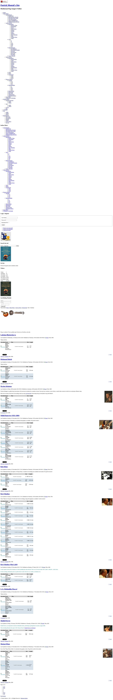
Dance (9, 73)
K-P (12, 88)
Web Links (8, 116)
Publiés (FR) (11, 16)
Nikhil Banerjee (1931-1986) (10, 415)
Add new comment (4, 356)
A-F (12, 81)
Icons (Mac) (8, 97)
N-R (12, 45)
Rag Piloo (13, 54)
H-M (12, 44)
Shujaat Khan (5, 644)
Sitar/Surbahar (14, 67)
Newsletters (8, 118)
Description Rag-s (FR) (13, 18)
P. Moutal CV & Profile (10, 98)
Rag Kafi (13, 51)
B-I (11, 87)
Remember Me (5, 222)
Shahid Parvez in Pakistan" (30, 627)
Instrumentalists (11, 85)
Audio (9, 101)
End (4, 693)
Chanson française (9, 100)
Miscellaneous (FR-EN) (13, 17)
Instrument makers (12, 95)
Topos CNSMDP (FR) (13, 20)
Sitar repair (10, 93)
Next (4, 692)
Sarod (12, 32)
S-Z (12, 46)
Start (4, 686)
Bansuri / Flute (14, 25)
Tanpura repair (11, 94)
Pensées (7, 119)
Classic (7, 107)
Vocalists (10, 80)
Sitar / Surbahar (14, 34)
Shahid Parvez (5, 621)
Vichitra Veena (14, 37)
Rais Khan (4, 467)
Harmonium (13, 26)
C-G (12, 43)
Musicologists (11, 91)
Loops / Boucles (11, 55)
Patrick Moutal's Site (10, 5)
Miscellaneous (6, 115)
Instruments (10, 92)
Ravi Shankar (5, 494)
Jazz (7, 104)
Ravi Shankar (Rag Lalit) (9, 564)
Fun (4, 111)
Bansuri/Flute (14, 59)
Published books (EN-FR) (13, 21)
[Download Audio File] (3, 347)
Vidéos (9, 102)
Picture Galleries (9, 79)
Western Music (6, 99)
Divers (7, 114)
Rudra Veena (13, 29)
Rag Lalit (13, 53)
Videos (9, 106)
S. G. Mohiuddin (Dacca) (9, 589)
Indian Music (6, 13)
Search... (2, 245)
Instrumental (10, 24)
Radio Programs (11, 47)
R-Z (12, 84)
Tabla (12, 36)
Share (110, 354)
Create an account (7, 230)
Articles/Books (9, 14)
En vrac (7, 122)
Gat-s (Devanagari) (12, 19)
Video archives (9, 57)
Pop (6, 108)
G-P (12, 82)
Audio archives (9, 23)
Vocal (9, 39)
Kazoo (12, 27)
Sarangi (12, 31)
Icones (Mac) (8, 121)
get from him (28, 393)
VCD (12, 77)
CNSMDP (5, 109)
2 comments (3, 412)
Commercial (10, 74)
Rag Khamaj (13, 52)
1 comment (3, 618)
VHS (12, 75)
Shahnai (12, 33)
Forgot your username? (8, 229)
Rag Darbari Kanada (15, 50)
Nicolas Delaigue (6, 386)
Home (4, 12)
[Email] (46, 337)
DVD (12, 78)
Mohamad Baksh (6, 359)
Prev (4, 688)
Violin (12, 38)
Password (4, 220)
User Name (4, 217)
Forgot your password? (8, 228)
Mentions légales (24, 698)
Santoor (12, 30)
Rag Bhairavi (13, 48)
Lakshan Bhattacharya (8, 335)
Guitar (12, 60)
